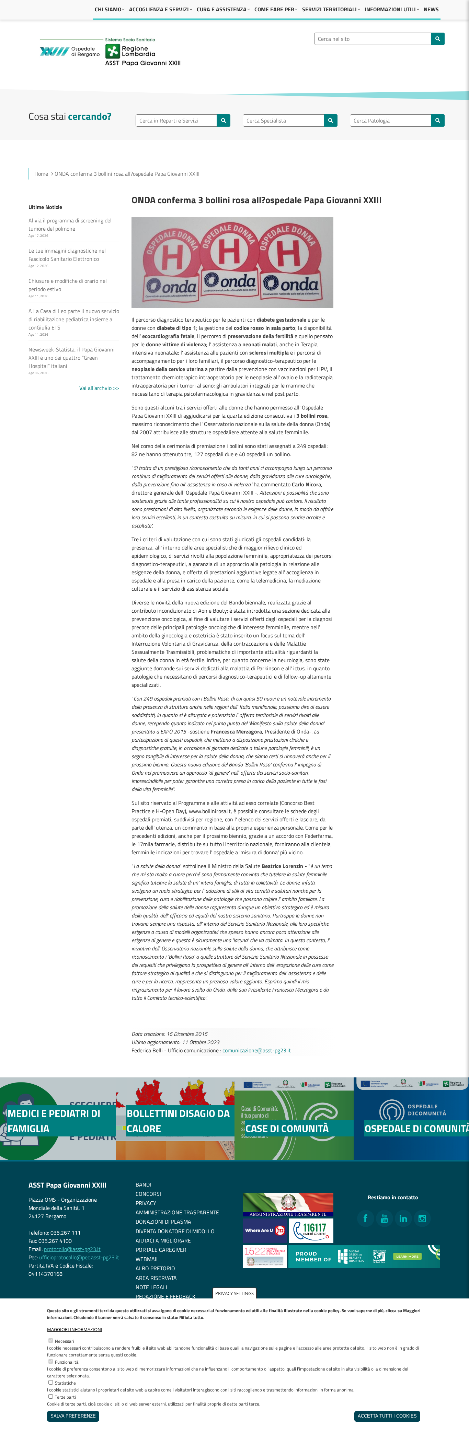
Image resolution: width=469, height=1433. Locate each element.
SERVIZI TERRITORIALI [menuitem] (329, 9)
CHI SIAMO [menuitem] (108, 9)
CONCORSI (148, 1194)
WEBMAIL (147, 1259)
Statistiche (65, 1382)
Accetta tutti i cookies (387, 1416)
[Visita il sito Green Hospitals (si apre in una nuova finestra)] (364, 1266)
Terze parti (65, 1397)
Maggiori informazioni (74, 1329)
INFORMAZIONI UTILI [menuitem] (390, 9)
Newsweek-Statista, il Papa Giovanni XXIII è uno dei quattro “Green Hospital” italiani (71, 357)
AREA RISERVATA (156, 1278)
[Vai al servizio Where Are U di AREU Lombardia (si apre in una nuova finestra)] (266, 1241)
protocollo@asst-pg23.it (72, 1249)
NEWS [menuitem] (431, 9)
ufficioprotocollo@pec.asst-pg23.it (79, 1257)
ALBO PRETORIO (155, 1268)
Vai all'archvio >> (99, 388)
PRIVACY (146, 1203)
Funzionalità (67, 1362)
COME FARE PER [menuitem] (274, 9)
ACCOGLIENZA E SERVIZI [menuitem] (159, 9)
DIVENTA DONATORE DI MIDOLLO (175, 1231)
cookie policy (327, 1310)
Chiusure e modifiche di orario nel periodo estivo (67, 285)
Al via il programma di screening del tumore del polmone (70, 224)
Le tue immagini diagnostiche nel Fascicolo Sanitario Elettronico (67, 254)
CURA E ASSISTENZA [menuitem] (222, 9)
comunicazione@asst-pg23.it (256, 1050)
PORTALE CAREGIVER (161, 1250)
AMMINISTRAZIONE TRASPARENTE (177, 1212)
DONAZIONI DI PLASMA (163, 1221)
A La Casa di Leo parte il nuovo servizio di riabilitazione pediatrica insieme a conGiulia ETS (73, 319)
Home (41, 174)
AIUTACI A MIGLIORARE (163, 1240)
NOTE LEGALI (151, 1287)
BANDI (143, 1184)
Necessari (64, 1341)
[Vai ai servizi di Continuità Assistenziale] (311, 1241)
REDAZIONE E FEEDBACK (165, 1296)
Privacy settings (234, 1293)
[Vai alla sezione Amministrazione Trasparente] (288, 1214)
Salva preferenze (73, 1416)
